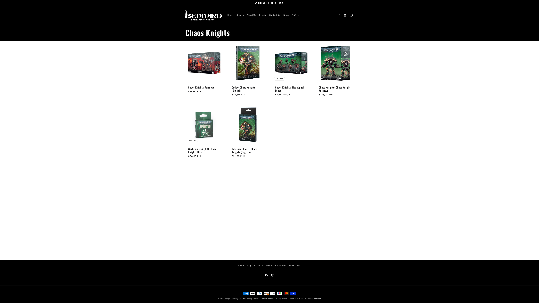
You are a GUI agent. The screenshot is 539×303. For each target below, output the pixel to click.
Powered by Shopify (251, 299)
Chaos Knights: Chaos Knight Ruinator (334, 89)
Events (269, 265)
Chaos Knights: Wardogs (201, 87)
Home (241, 265)
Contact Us (280, 265)
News (291, 265)
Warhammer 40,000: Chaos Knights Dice (202, 150)
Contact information (313, 298)
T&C (299, 265)
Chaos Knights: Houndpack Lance (289, 89)
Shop (248, 265)
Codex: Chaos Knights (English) (243, 89)
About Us (258, 265)
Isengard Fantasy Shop (234, 299)
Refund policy (267, 298)
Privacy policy (281, 298)
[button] (240, 15)
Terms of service (296, 298)
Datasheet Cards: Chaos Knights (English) (244, 150)
